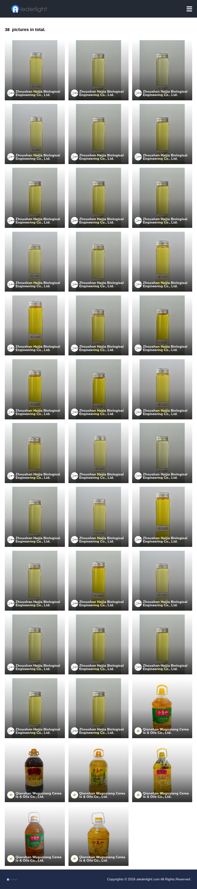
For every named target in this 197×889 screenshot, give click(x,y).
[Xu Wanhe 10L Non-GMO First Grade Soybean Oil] (98, 836)
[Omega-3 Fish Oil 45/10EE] (162, 134)
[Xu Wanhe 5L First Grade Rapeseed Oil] (35, 772)
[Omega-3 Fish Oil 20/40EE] (35, 389)
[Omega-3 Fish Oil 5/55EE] (162, 325)
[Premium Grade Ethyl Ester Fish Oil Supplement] (98, 198)
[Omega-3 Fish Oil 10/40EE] (98, 70)
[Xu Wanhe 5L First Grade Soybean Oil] (162, 772)
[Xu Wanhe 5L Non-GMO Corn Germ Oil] (162, 708)
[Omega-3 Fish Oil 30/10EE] (35, 262)
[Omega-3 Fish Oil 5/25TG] (98, 325)
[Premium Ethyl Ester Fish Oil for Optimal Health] (35, 198)
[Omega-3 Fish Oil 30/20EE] (35, 134)
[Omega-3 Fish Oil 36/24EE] (35, 325)
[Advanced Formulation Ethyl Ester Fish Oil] (162, 198)
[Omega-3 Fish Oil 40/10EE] (35, 70)
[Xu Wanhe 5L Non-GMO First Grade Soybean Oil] (98, 772)
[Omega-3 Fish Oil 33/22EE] (98, 262)
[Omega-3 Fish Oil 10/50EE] (98, 134)
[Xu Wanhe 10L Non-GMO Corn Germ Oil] (35, 836)
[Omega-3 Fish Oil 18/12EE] (162, 70)
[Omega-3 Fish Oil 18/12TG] (162, 262)
